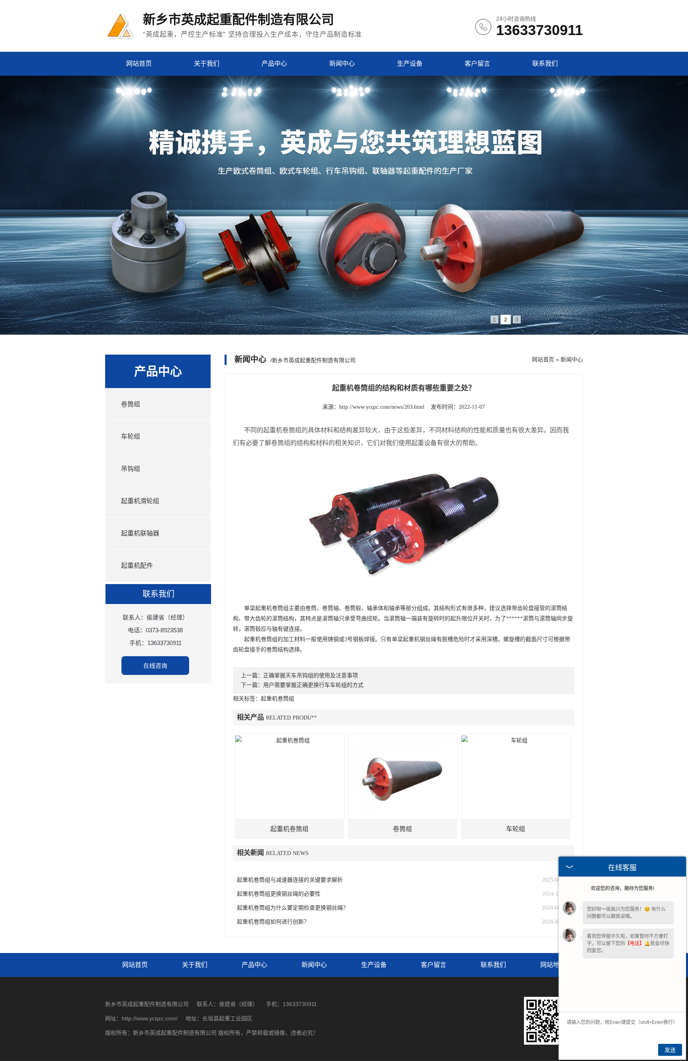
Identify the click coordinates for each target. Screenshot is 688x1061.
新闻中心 (342, 63)
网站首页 (139, 63)
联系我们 (545, 63)
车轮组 (130, 436)
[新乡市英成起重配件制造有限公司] (120, 39)
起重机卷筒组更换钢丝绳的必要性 (279, 894)
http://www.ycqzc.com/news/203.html (381, 407)
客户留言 (477, 63)
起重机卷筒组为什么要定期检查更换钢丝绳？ (292, 908)
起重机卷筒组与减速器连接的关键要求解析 (290, 880)
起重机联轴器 (140, 533)
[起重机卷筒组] (289, 776)
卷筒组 (130, 404)
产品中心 (274, 63)
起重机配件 (137, 565)
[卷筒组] (402, 776)
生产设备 (409, 63)
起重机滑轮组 (140, 501)
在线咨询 (155, 665)
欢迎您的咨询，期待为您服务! (622, 888)
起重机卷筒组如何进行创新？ (273, 922)
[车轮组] (516, 776)
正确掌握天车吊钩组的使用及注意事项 (310, 676)
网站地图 (553, 964)
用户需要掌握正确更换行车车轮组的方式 (313, 685)
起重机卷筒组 (289, 829)
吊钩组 (130, 468)
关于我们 (206, 63)
